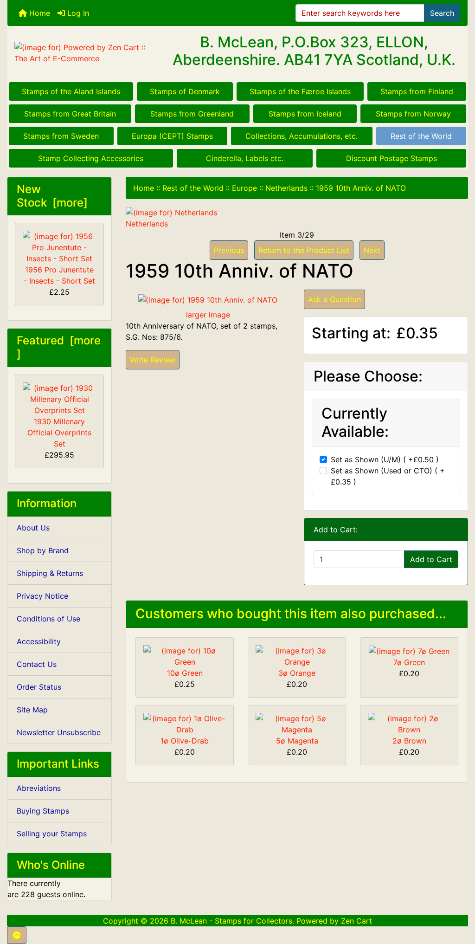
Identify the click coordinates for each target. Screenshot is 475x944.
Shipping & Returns (50, 573)
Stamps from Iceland (305, 113)
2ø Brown (409, 740)
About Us (33, 527)
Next (372, 250)
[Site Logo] (84, 53)
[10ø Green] (184, 655)
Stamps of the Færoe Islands (300, 91)
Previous (229, 250)
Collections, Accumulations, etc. (301, 136)
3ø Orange (296, 673)
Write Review (152, 359)
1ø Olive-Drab (184, 740)
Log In (77, 13)
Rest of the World (421, 136)
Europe (244, 188)
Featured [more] (59, 347)
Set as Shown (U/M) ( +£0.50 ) (385, 459)
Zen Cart (356, 920)
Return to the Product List (303, 250)
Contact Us (37, 664)
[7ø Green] (409, 650)
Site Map (32, 709)
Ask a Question (334, 299)
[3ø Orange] (297, 655)
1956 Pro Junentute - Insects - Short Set (59, 275)
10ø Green (185, 673)
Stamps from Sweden (61, 136)
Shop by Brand (43, 550)
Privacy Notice (42, 596)
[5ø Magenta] (297, 723)
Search (442, 13)
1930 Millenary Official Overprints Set (59, 432)
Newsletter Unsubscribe (59, 732)
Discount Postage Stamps (391, 158)
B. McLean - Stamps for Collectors (231, 920)
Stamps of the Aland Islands (71, 91)
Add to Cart (431, 559)
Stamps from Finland (416, 91)
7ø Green (409, 662)
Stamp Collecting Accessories (90, 158)
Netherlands (286, 188)
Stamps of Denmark (185, 91)
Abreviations (39, 788)
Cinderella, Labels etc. (244, 158)
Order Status (39, 687)
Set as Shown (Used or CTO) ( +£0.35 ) (388, 476)
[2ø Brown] (409, 723)
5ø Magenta (297, 740)
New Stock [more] (52, 195)
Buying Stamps (43, 810)
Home (38, 13)
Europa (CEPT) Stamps (172, 136)
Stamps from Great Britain (70, 113)
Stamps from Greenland (192, 113)
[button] (16, 935)
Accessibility (39, 641)
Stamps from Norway (413, 113)
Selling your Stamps (52, 833)
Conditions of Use (48, 618)
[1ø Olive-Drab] (184, 723)
